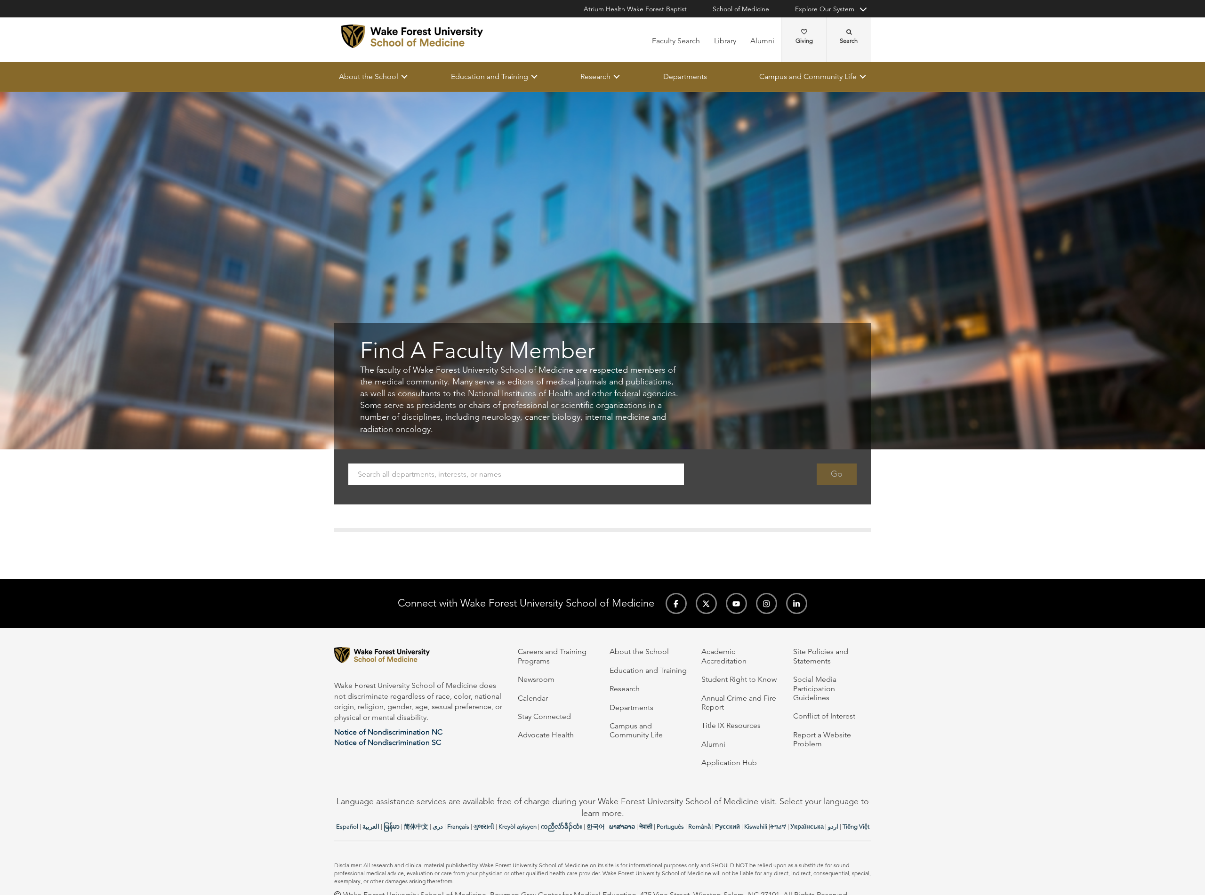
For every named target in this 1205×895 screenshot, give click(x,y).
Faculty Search (676, 40)
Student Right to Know (739, 679)
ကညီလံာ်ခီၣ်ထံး (561, 826)
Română (699, 826)
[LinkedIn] (796, 603)
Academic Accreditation (724, 656)
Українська (807, 826)
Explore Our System (824, 9)
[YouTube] (736, 603)
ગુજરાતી (484, 826)
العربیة (370, 826)
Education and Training (489, 76)
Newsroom (536, 679)
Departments (685, 76)
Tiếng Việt (856, 826)
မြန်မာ (392, 826)
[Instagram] (766, 603)
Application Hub (729, 762)
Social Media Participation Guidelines (814, 688)
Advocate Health (546, 734)
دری (438, 826)
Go (837, 474)
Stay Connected (544, 716)
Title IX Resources (731, 725)
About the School (368, 76)
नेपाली (645, 826)
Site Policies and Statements (820, 656)
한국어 (595, 826)
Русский (727, 826)
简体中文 (416, 826)
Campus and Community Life (808, 76)
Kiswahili (755, 826)
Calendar (533, 698)
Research (595, 76)
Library (725, 40)
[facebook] (676, 603)
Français (458, 826)
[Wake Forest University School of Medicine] (412, 36)
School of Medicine (741, 9)
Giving (804, 40)
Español (347, 826)
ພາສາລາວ (622, 826)
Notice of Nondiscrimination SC (387, 742)
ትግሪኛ (778, 826)
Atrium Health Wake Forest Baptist (635, 9)
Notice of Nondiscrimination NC (388, 731)
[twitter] (706, 603)
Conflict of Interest (824, 715)
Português (670, 826)
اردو (833, 826)
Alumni (762, 40)
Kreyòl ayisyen (517, 826)
